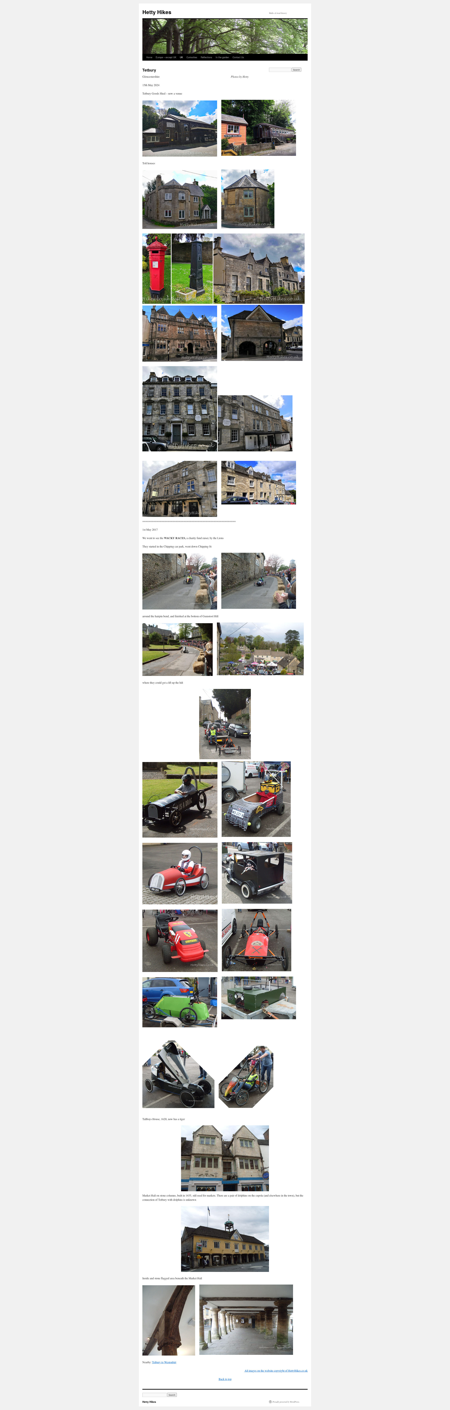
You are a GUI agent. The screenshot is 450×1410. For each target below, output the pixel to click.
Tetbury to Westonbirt (164, 1362)
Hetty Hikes (156, 12)
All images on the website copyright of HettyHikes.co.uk (276, 1370)
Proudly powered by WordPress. (286, 1401)
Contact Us (238, 57)
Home (149, 57)
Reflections (206, 57)
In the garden (222, 57)
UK (181, 57)
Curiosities (192, 57)
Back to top (225, 1379)
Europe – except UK (166, 57)
